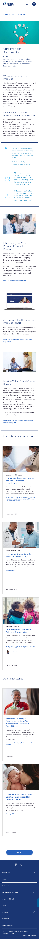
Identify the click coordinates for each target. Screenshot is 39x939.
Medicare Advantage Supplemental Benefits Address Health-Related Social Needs (17, 722)
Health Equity (10, 570)
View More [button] (19, 852)
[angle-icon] (4, 15)
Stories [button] (4, 905)
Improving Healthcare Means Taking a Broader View (19, 631)
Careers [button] (4, 879)
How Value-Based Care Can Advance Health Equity (19, 555)
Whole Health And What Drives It (17, 497)
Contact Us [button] (5, 886)
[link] (14, 280)
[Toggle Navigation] (27, 4)
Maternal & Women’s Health (20, 499)
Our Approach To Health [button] (10, 892)
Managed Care (11, 814)
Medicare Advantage (13, 743)
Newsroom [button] (5, 918)
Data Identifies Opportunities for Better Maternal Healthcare (20, 480)
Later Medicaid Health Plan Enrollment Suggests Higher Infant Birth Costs (19, 796)
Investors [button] (5, 912)
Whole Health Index (23, 648)
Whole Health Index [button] (8, 899)
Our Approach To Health (15, 14)
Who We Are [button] (6, 873)
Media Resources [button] (7, 925)
